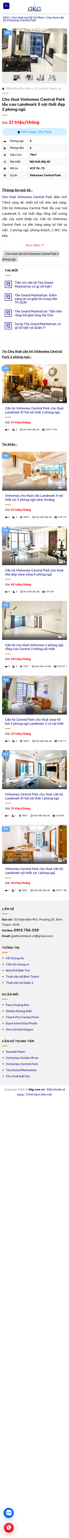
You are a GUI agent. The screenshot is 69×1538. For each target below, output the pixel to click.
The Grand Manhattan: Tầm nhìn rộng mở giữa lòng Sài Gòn (38, 313)
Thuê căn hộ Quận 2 (19, 983)
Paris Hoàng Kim (17, 1005)
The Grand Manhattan (21, 1070)
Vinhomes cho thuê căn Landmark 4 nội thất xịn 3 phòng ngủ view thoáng (34, 498)
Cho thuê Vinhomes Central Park (27, 197)
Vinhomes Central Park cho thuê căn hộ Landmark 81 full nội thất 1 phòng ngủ (34, 796)
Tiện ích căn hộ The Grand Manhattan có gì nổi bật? (34, 284)
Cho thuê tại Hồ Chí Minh (28, 17)
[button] (6, 6)
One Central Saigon (19, 1029)
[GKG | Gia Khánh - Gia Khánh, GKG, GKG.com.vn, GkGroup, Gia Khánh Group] (34, 6)
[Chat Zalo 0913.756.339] (9, 1513)
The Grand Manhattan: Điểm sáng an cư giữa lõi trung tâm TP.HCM (36, 298)
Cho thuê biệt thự (18, 1076)
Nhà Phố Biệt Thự (18, 970)
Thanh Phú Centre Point (22, 1017)
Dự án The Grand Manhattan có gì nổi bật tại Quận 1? (38, 326)
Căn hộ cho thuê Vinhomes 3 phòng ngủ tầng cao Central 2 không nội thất (34, 647)
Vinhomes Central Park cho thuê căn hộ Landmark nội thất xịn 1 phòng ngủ (34, 871)
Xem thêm (32, 245)
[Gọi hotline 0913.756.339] (9, 1528)
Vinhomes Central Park (22, 1064)
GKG (6, 17)
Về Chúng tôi (15, 958)
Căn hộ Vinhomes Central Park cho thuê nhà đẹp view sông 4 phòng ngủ (34, 572)
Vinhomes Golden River (22, 1058)
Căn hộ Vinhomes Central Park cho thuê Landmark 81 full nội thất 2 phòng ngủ (34, 410)
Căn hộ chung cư (17, 964)
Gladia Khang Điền (19, 1011)
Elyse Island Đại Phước (22, 1023)
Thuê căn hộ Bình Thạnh (22, 976)
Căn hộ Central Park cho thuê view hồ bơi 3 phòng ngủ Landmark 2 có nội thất (34, 722)
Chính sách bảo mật (39, 1094)
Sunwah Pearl (15, 1051)
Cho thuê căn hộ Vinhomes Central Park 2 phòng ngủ (30, 256)
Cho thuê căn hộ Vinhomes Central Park (33, 19)
